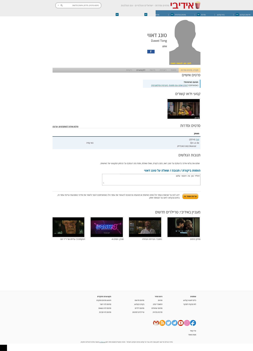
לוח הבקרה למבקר (189, 304)
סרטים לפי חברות (105, 312)
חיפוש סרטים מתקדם (103, 300)
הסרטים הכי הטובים (126, 14)
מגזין (102, 14)
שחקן (164, 46)
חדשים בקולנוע (245, 14)
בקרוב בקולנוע (139, 304)
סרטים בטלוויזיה (180, 14)
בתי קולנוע (220, 14)
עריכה (55, 126)
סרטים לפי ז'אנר (105, 304)
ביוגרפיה (163, 70)
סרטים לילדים (139, 308)
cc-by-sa (102, 342)
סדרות (203, 14)
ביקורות (129, 70)
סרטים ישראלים (153, 14)
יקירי (197, 139)
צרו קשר (193, 330)
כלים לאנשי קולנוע (189, 300)
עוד (88, 14)
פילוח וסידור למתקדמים (68, 126)
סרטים (160, 300)
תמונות (173, 70)
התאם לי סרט (157, 304)
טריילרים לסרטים (138, 312)
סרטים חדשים (139, 300)
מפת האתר (192, 334)
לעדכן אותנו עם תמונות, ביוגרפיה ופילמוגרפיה (169, 85)
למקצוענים (140, 70)
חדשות (152, 70)
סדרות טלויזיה (157, 312)
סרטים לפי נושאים (105, 308)
